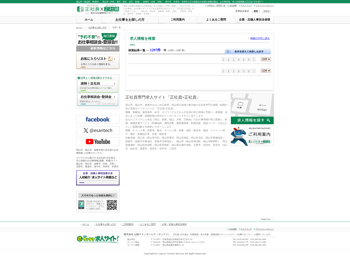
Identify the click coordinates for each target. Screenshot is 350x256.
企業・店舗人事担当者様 (254, 19)
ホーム (89, 19)
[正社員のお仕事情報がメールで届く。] (97, 91)
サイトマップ (246, 5)
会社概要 (233, 5)
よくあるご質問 (216, 19)
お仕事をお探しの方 (130, 19)
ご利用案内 (178, 19)
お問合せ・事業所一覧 (216, 5)
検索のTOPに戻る (260, 38)
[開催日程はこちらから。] (97, 104)
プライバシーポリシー (265, 5)
